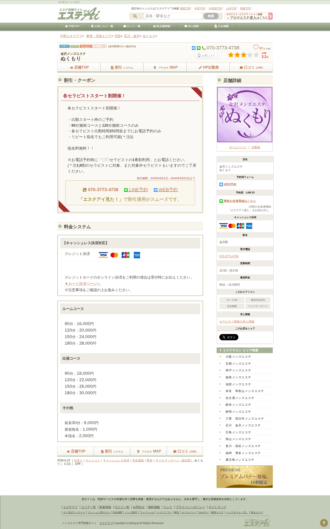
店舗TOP (81, 67)
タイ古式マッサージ (74, 512)
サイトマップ (217, 507)
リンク (167, 507)
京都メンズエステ (238, 363)
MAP (168, 67)
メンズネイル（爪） (237, 512)
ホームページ (238, 147)
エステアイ (70, 507)
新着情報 (105, 507)
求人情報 (193, 26)
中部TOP (199, 8)
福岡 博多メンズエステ (243, 453)
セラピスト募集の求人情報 (236, 321)
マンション (93, 460)
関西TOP (185, 8)
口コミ (253, 67)
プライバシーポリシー (190, 507)
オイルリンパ (189, 512)
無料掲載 (154, 507)
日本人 (78, 460)
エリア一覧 (88, 507)
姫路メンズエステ (238, 377)
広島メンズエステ (238, 432)
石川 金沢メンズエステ (243, 425)
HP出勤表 (211, 67)
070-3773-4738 (228, 256)
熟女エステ (257, 512)
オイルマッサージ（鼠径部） (175, 460)
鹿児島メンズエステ (240, 459)
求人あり (86, 46)
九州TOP (231, 8)
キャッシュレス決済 (116, 460)
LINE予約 (138, 189)
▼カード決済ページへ (83, 284)
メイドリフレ (164, 512)
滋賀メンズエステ (238, 384)
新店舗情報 (163, 26)
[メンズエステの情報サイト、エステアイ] (78, 20)
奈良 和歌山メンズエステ (245, 391)
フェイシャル (147, 512)
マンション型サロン (99, 512)
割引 (124, 67)
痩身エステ (217, 512)
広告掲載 (223, 26)
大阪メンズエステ (238, 356)
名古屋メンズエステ (240, 398)
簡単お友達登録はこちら (239, 201)
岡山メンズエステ (238, 439)
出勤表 (255, 147)
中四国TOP (215, 8)
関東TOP (245, 8)
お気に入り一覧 (103, 26)
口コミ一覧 (133, 26)
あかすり (204, 512)
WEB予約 (167, 189)
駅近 (150, 460)
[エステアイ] (257, 526)
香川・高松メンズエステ (243, 446)
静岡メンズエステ (238, 411)
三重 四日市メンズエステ (245, 418)
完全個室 (138, 460)
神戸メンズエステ (238, 370)
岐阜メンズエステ (238, 404)
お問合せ (139, 507)
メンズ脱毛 (131, 512)
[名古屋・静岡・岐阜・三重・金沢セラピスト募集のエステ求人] (249, 18)
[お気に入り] (206, 55)
